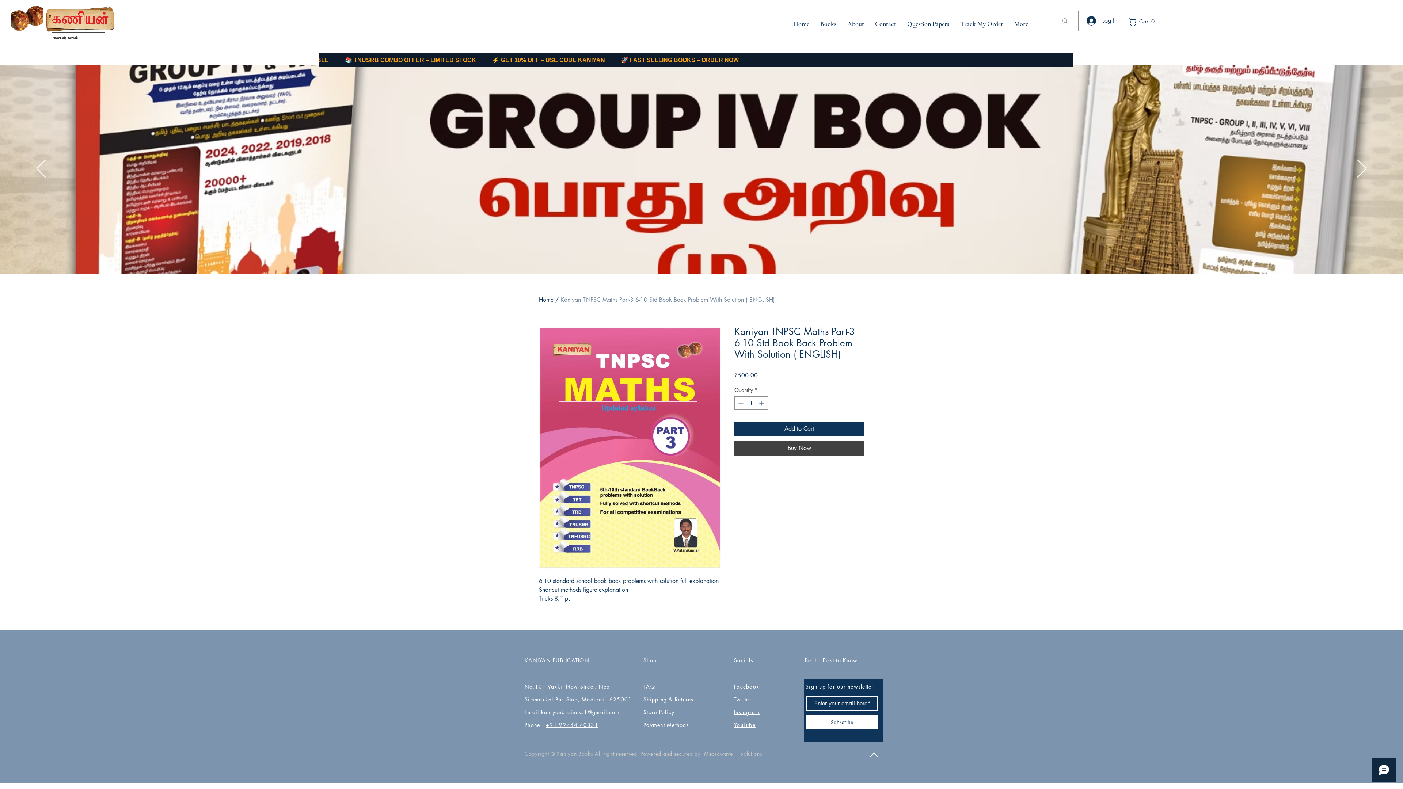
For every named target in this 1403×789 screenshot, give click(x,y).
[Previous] (41, 169)
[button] (1147, 22)
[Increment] (762, 403)
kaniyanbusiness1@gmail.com (580, 712)
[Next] (1361, 169)
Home (546, 300)
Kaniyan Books (574, 753)
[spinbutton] (751, 403)
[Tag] (696, 172)
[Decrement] (740, 403)
